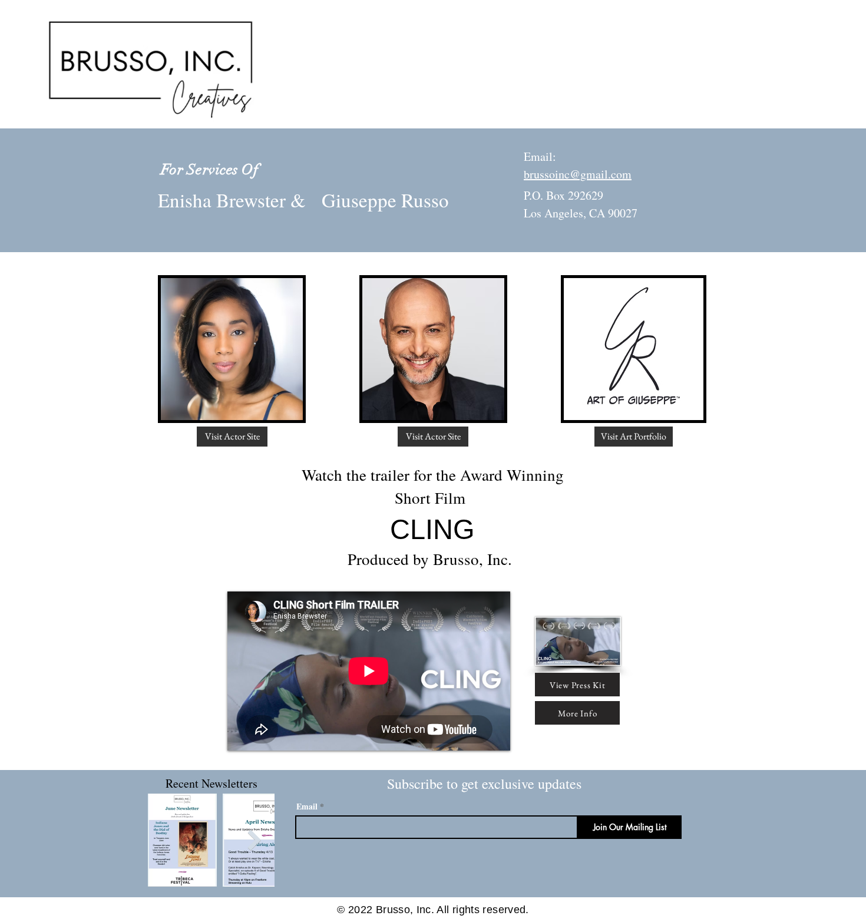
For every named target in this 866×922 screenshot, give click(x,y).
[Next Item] (254, 840)
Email (307, 806)
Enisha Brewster (222, 200)
